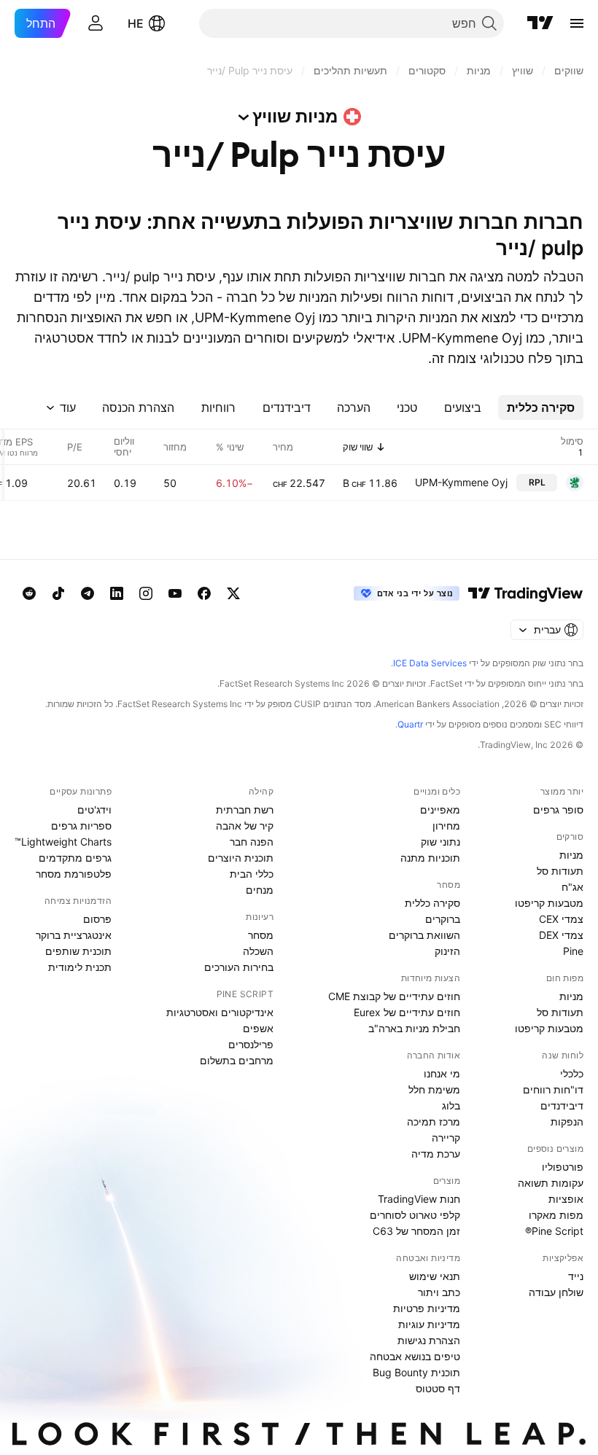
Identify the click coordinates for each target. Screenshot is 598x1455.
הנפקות (567, 1121)
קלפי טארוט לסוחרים (415, 1215)
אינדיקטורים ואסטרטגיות (219, 1012)
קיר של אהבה (244, 825)
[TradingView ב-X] (233, 593)
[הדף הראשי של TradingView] (540, 23)
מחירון (446, 825)
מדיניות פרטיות (426, 1308)
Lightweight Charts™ (63, 841)
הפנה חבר (251, 841)
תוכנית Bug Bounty (416, 1372)
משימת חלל (434, 1089)
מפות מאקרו (556, 1215)
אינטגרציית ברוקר (74, 935)
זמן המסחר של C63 (416, 1231)
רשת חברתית (244, 809)
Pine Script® (554, 1231)
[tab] (540, 407)
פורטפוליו (562, 1167)
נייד (575, 1276)
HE (136, 23)
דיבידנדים (561, 1105)
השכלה (258, 951)
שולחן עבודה (556, 1292)
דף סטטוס (438, 1388)
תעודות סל (560, 871)
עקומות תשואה (550, 1183)
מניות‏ (571, 855)
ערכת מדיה (435, 1153)
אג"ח (572, 887)
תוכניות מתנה (430, 857)
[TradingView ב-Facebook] (204, 593)
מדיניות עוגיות (429, 1324)
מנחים (259, 889)
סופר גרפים (558, 809)
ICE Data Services (430, 663)
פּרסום (97, 919)
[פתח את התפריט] (576, 23)
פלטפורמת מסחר (74, 873)
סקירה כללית (432, 903)
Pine (573, 951)
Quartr (410, 724)
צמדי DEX (561, 935)
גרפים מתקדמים (75, 857)
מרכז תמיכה (433, 1121)
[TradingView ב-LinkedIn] (116, 593)
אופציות (565, 1199)
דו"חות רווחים (553, 1089)
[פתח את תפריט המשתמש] (95, 23)
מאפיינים (440, 809)
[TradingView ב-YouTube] (175, 593)
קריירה (446, 1137)
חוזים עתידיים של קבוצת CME (394, 996)
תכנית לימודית (80, 967)
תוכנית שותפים (78, 951)
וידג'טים (94, 809)
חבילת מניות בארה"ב (414, 1028)
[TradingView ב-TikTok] (58, 593)
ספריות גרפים (81, 825)
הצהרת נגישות (428, 1340)
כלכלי (571, 1073)
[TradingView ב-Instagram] (146, 593)
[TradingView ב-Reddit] (29, 593)
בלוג (451, 1105)
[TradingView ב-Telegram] (87, 593)
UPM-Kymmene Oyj (461, 482)
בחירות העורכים (238, 967)
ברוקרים (442, 919)
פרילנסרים (250, 1044)
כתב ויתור (439, 1292)
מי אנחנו (442, 1073)
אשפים (258, 1028)
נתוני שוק (440, 841)
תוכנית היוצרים (240, 857)
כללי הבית (251, 873)
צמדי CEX (561, 919)
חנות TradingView (419, 1199)
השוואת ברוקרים (424, 935)
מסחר (260, 935)
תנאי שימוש (434, 1276)
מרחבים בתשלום (236, 1060)
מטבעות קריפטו (549, 903)
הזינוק (447, 951)
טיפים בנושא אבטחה (415, 1356)
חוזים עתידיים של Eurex (407, 1012)
